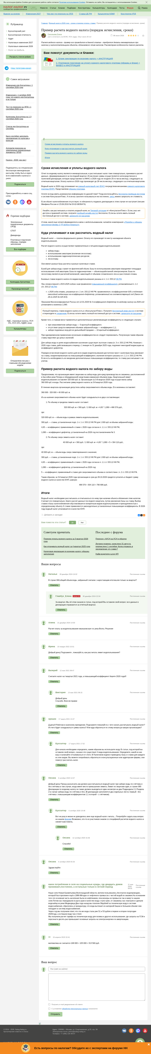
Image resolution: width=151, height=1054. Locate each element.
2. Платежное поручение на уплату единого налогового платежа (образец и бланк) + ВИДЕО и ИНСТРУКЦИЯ (98, 64)
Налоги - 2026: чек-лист (16, 160)
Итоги (47, 158)
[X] (141, 515)
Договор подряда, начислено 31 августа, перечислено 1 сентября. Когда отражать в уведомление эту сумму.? (114, 546)
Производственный (20, 289)
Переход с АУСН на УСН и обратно (111, 539)
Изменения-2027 (33, 14)
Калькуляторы (99, 8)
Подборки (71, 8)
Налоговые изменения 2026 (20, 46)
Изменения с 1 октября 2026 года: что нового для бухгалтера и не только (20, 97)
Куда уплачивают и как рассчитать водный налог (66, 149)
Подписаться (20, 184)
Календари (112, 8)
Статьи (53, 8)
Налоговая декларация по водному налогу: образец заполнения (66, 552)
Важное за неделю (12, 14)
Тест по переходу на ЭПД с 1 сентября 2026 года (18, 108)
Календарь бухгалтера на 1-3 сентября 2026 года (18, 118)
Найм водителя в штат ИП (107, 554)
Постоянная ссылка (137, 574)
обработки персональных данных (75, 1009)
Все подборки (20, 249)
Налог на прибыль (16, 50)
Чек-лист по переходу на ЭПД (60, 14)
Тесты (122, 8)
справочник (61, 313)
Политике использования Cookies (72, 2)
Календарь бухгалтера (20, 282)
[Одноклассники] (144, 515)
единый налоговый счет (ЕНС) (91, 186)
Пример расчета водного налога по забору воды (66, 153)
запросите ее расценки (79, 216)
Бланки (61, 8)
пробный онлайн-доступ (87, 213)
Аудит (10, 39)
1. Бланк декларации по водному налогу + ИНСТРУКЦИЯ (84, 58)
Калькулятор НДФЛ (106, 14)
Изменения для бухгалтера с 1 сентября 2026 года (19, 86)
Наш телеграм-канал (21, 68)
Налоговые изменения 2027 (20, 43)
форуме (68, 819)
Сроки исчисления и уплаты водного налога (64, 144)
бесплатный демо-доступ (123, 311)
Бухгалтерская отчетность (19, 35)
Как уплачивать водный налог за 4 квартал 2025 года (67, 546)
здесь (112, 197)
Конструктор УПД (128, 14)
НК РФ (119, 279)
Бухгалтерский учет (16, 31)
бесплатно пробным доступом (131, 194)
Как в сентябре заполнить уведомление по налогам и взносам (18, 138)
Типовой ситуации (98, 211)
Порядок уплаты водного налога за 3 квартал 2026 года (66, 540)
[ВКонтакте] (139, 515)
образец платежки (77, 189)
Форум (130, 8)
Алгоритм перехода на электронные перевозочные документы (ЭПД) (18, 150)
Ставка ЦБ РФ (85, 14)
